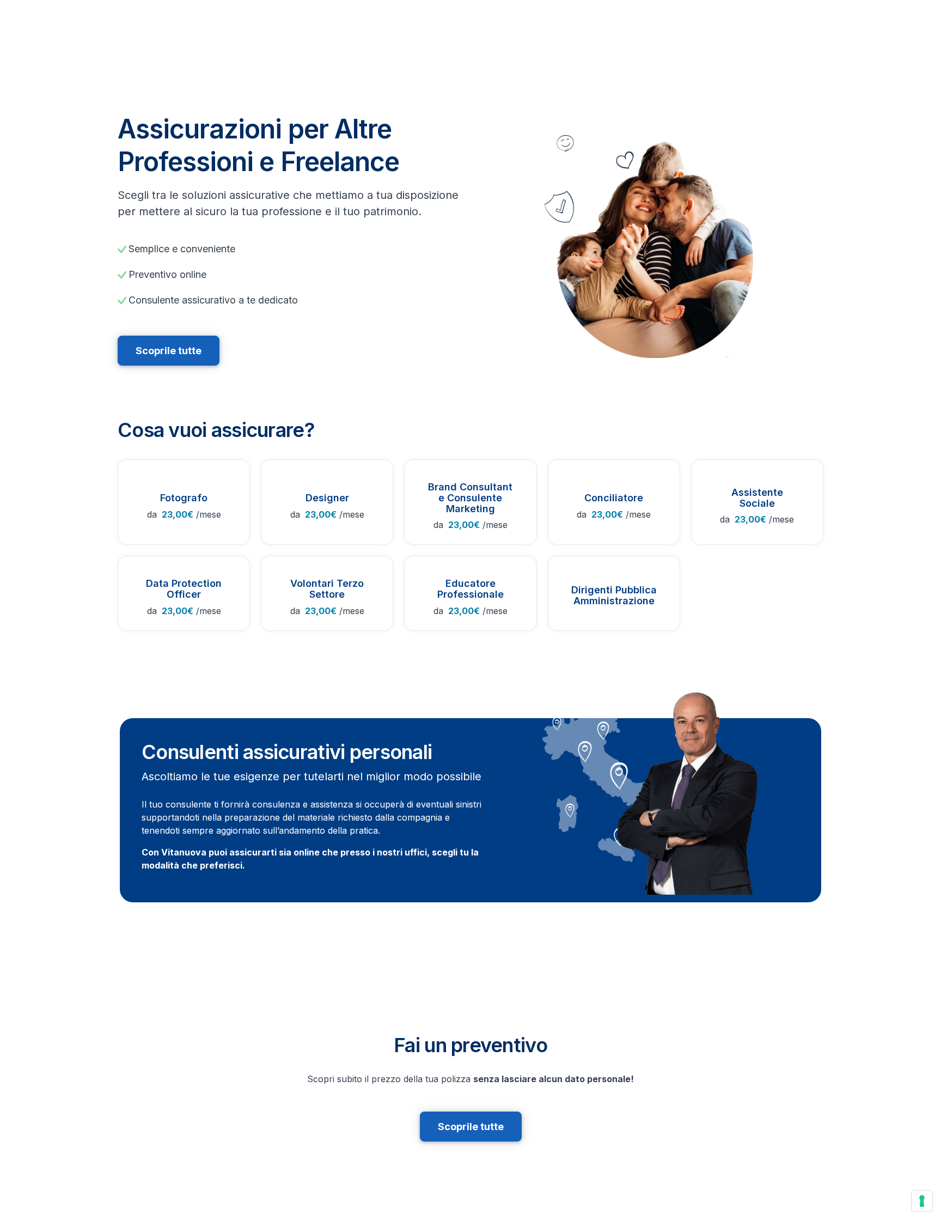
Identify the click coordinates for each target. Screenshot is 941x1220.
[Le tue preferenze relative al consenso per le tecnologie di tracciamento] (922, 1201)
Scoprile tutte (168, 350)
